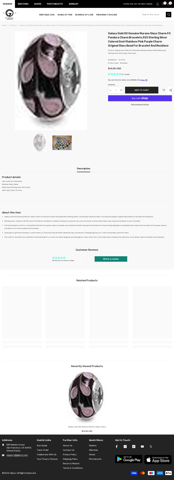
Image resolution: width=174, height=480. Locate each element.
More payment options (140, 104)
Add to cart (141, 90)
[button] (115, 74)
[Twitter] (151, 446)
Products (13, 25)
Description (83, 168)
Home (4, 25)
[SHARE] (169, 90)
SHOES (37, 3)
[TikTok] (133, 446)
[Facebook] (116, 446)
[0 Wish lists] (163, 4)
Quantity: (111, 85)
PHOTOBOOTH (55, 3)
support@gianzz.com (17, 455)
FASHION (7, 3)
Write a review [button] (111, 258)
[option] (51, 80)
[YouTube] (142, 446)
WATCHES (23, 3)
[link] (21, 342)
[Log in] (157, 4)
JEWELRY (73, 3)
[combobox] (153, 14)
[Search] (155, 14)
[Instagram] (125, 446)
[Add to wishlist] (163, 90)
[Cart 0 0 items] (168, 4)
